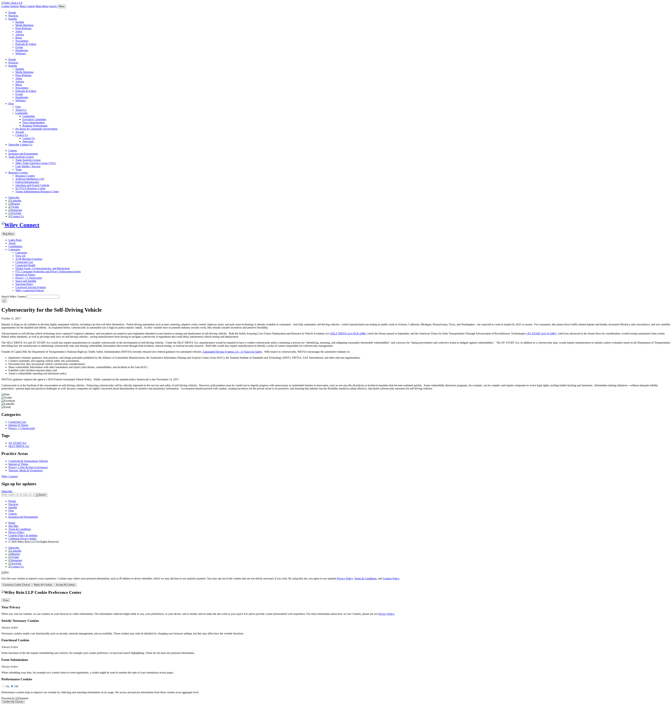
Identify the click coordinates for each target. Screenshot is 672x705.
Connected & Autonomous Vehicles (28, 460)
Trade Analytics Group (21, 156)
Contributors (15, 246)
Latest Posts (15, 240)
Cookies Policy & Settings (22, 535)
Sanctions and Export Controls (32, 185)
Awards (19, 131)
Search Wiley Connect (13, 296)
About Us (20, 109)
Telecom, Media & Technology (25, 470)
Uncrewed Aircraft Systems (30, 287)
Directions (28, 141)
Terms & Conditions (19, 529)
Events (19, 47)
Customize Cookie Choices (16, 584)
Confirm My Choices (13, 701)
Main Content (27, 6)
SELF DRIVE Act (18, 446)
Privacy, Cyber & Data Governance (28, 467)
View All (20, 255)
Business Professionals (34, 125)
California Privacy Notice (22, 538)
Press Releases (23, 28)
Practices (13, 15)
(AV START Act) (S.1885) (541, 333)
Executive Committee (34, 119)
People (12, 12)
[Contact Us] (16, 216)
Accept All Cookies (65, 584)
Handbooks (21, 50)
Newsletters (21, 40)
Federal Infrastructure (27, 182)
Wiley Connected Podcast (29, 290)
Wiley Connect (9, 476)
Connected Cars (24, 262)
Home (11, 522)
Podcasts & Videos (25, 44)
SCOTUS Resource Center (30, 188)
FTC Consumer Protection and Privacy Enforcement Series (48, 271)
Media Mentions (24, 25)
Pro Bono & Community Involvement (36, 128)
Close (6, 600)
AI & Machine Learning (28, 258)
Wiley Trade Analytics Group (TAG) (35, 163)
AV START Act (17, 442)
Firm (11, 103)
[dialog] (336, 582)
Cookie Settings (10, 6)
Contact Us (21, 135)
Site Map (13, 525)
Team (18, 169)
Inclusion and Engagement (23, 153)
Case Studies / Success (27, 166)
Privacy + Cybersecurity (28, 277)
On (7, 686)
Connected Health (25, 265)
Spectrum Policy (24, 284)
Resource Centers (18, 172)
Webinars (20, 53)
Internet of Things (25, 274)
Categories (14, 249)
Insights (12, 18)
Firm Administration (33, 122)
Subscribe (13, 144)
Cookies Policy (391, 578)
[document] (336, 647)
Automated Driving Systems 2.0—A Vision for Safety (232, 351)
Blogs (18, 37)
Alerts (18, 31)
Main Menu (42, 6)
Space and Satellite (25, 280)
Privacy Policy (16, 532)
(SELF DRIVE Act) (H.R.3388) (348, 333)
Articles (19, 34)
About (11, 243)
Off (16, 686)
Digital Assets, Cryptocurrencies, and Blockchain (42, 268)
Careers (12, 150)
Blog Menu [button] (8, 234)
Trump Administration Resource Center (37, 191)
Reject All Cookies (43, 584)
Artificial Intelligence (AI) (29, 178)
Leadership (21, 113)
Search (53, 6)
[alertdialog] (336, 647)
